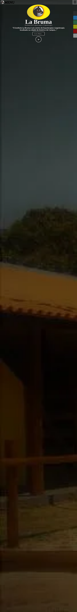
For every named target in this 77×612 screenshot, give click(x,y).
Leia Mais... (38, 34)
